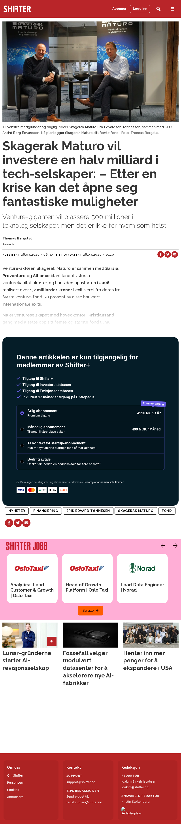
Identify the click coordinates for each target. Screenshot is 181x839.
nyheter (17, 530)
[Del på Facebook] (160, 254)
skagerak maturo (135, 530)
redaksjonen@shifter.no (84, 821)
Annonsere (15, 816)
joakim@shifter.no (135, 806)
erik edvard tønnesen (88, 530)
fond (167, 530)
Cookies (13, 809)
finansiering (45, 530)
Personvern (15, 801)
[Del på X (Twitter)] (167, 254)
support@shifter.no (80, 801)
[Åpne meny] (173, 9)
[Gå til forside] (29, 9)
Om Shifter (15, 794)
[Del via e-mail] (175, 254)
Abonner (119, 9)
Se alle (88, 629)
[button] (161, 564)
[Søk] (158, 9)
